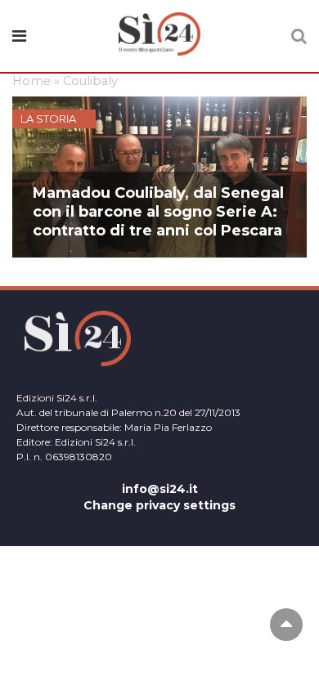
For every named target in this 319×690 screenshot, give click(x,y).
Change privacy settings (159, 505)
